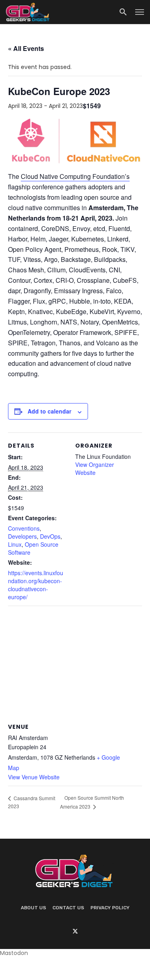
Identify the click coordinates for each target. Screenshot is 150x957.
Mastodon (14, 953)
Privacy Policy (110, 907)
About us (33, 907)
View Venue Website (34, 777)
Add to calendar (49, 411)
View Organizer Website (94, 468)
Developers (22, 536)
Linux (15, 544)
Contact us (68, 907)
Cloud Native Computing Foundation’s (75, 176)
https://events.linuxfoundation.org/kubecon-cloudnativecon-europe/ (35, 585)
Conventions (24, 528)
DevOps (50, 536)
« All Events (26, 48)
